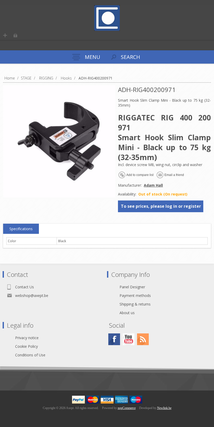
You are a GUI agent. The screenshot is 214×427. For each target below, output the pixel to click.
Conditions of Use (30, 354)
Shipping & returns (135, 304)
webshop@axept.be (31, 295)
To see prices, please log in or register (161, 206)
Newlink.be (164, 408)
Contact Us (24, 286)
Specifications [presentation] (21, 228)
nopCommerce (127, 408)
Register (5, 35)
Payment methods (135, 295)
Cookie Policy (26, 346)
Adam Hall (153, 185)
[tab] (21, 229)
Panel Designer (132, 286)
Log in (15, 35)
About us (127, 312)
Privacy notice (27, 337)
